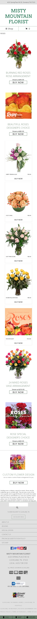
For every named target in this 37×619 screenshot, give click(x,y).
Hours (31, 617)
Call (6, 617)
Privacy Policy (5, 612)
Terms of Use (32, 612)
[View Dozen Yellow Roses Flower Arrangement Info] (18, 280)
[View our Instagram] (18, 549)
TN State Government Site (27, 608)
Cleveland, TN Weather (8, 608)
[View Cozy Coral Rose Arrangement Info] (18, 198)
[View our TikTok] (25, 549)
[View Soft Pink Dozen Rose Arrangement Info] (18, 239)
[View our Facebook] (12, 549)
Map (19, 617)
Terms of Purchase (19, 612)
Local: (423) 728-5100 (18, 563)
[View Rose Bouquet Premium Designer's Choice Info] (18, 321)
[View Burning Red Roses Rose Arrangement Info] (18, 54)
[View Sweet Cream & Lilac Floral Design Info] (18, 157)
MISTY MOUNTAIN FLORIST (18, 16)
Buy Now (18, 82)
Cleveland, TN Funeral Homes (12, 602)
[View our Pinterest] (21, 549)
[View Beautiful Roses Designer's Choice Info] (18, 106)
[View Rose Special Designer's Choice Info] (18, 415)
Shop (10, 28)
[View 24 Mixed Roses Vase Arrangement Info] (18, 364)
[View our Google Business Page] (15, 549)
